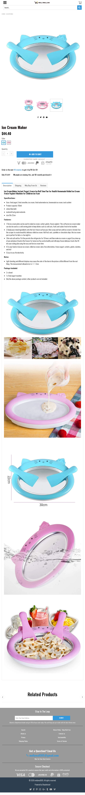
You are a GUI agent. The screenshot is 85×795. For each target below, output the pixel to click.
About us (23, 733)
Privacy (23, 737)
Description (7, 185)
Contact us (62, 733)
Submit (61, 718)
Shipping (18, 185)
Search (23, 730)
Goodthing (9, 14)
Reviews (43, 185)
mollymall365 (39, 780)
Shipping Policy (23, 741)
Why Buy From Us (31, 185)
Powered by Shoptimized (42, 784)
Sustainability (62, 737)
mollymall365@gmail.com (44, 755)
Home (3, 14)
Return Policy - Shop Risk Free (62, 730)
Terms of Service (62, 741)
